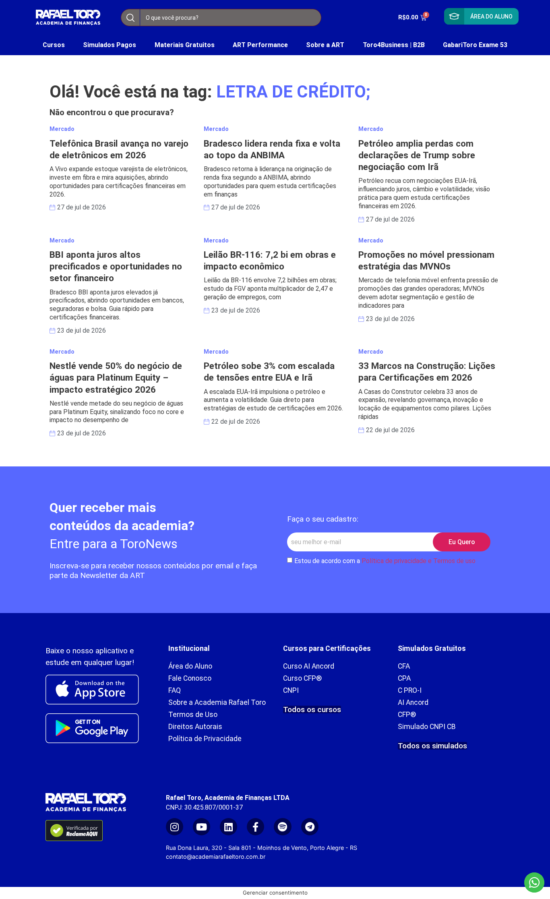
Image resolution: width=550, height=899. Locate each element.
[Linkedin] (228, 826)
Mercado (62, 129)
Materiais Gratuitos (185, 45)
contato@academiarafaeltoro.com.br (215, 856)
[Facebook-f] (255, 826)
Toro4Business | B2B (394, 45)
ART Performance (260, 45)
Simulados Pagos (109, 45)
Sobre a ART (325, 45)
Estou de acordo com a (385, 561)
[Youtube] (201, 826)
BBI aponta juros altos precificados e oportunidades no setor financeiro (116, 266)
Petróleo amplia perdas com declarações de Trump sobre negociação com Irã (416, 155)
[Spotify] (282, 826)
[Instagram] (174, 826)
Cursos (54, 45)
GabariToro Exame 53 (475, 45)
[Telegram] (309, 826)
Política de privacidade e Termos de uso (419, 561)
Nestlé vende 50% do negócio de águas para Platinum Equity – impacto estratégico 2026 (116, 377)
